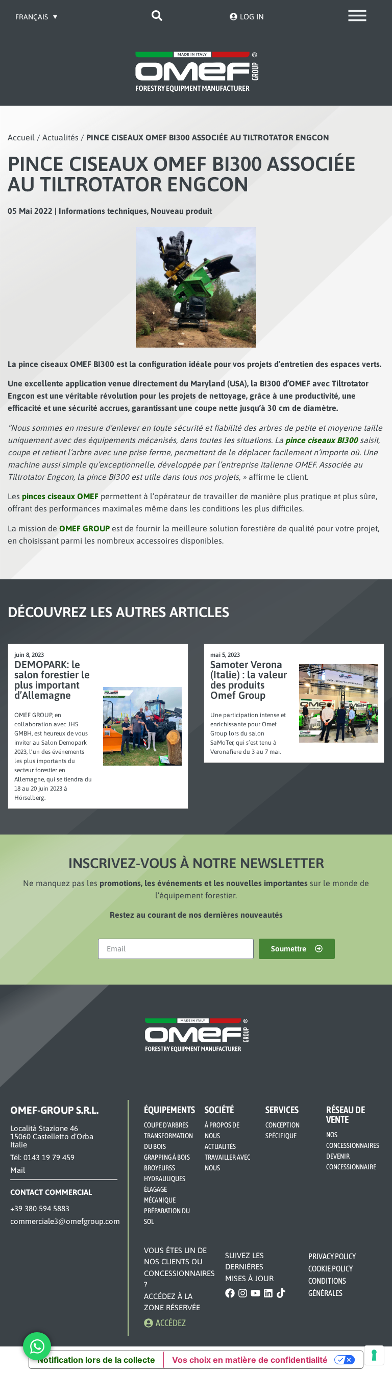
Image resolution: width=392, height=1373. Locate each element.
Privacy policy (332, 1256)
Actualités (60, 137)
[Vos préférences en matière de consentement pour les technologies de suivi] (374, 1355)
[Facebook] (230, 1293)
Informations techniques (103, 210)
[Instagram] (243, 1293)
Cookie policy (330, 1268)
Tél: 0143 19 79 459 (42, 1157)
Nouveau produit (181, 210)
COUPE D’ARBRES (166, 1125)
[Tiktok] (281, 1293)
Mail (17, 1170)
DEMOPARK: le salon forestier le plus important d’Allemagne (52, 679)
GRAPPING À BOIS (167, 1157)
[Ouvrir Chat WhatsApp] (37, 1346)
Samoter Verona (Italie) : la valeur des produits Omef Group (248, 679)
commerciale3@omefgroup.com (65, 1221)
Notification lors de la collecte (96, 1360)
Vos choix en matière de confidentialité (250, 1360)
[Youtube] (255, 1293)
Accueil (21, 137)
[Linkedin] (268, 1293)
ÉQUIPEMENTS (169, 1109)
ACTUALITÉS (220, 1146)
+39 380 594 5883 (39, 1208)
